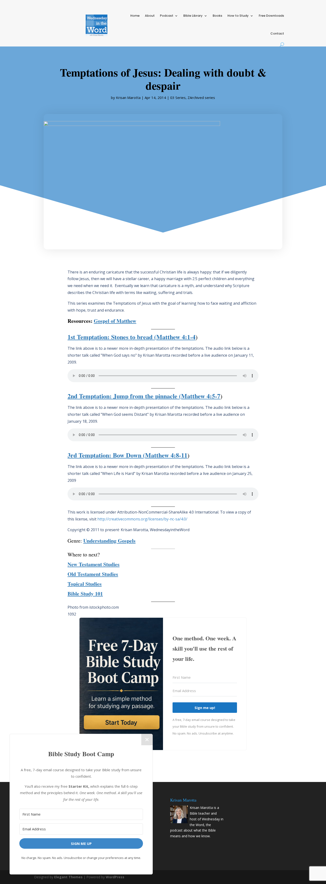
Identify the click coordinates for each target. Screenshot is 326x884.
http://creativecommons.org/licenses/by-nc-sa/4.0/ (142, 519)
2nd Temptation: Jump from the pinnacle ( (124, 396)
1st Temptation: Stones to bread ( (112, 336)
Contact (277, 33)
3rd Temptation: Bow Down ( (106, 455)
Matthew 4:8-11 (166, 455)
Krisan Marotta (128, 97)
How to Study (238, 15)
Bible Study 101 (85, 593)
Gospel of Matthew (115, 321)
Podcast (166, 15)
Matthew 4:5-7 (200, 396)
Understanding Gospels (109, 541)
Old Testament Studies (93, 574)
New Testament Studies (94, 564)
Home (135, 15)
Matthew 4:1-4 (175, 336)
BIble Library (193, 15)
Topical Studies (85, 584)
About (150, 15)
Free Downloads (271, 15)
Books (217, 15)
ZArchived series (201, 97)
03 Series (178, 97)
